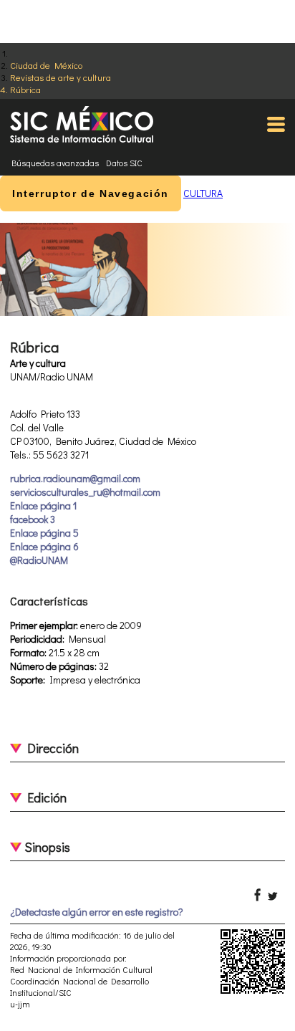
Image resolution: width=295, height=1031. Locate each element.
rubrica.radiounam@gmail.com (75, 478)
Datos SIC (124, 162)
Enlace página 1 (43, 505)
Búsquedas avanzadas (55, 162)
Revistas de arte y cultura (60, 77)
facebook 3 (32, 519)
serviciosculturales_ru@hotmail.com (85, 492)
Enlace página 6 (44, 546)
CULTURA (203, 193)
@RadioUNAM (39, 560)
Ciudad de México (46, 65)
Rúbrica (25, 89)
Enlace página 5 (44, 533)
